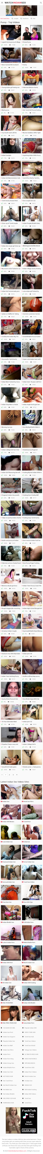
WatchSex (15, 2)
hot (34, 18)
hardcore (25, 18)
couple (16, 18)
